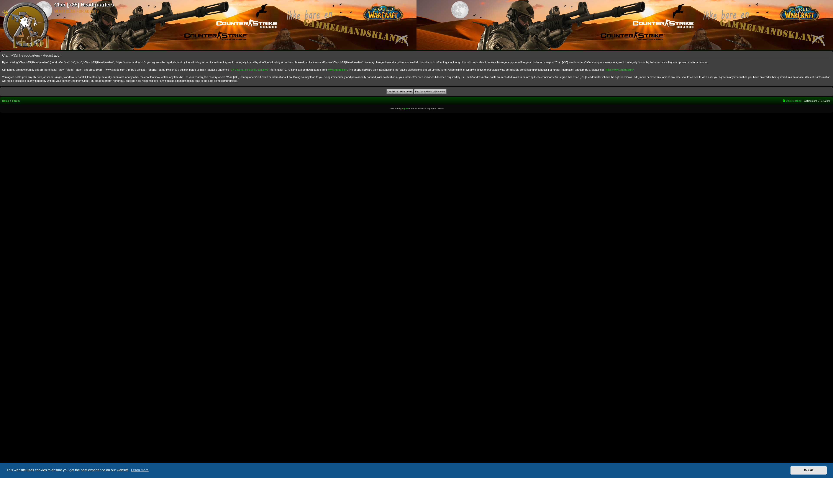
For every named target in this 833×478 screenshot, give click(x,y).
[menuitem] (792, 100)
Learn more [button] (140, 470)
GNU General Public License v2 (249, 69)
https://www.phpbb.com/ (620, 69)
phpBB (405, 108)
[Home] (27, 25)
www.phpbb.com (337, 69)
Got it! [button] (808, 470)
